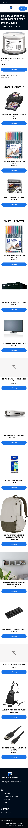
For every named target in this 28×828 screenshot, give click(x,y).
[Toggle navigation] (3, 8)
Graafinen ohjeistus (9, 799)
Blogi (5, 802)
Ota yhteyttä (13, 823)
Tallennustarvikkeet (8, 26)
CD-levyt (18, 26)
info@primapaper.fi (6, 2)
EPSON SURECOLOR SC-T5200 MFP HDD (14, 197)
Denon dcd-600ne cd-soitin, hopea (14, 435)
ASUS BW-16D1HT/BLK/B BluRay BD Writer (14, 302)
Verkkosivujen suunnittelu (11, 796)
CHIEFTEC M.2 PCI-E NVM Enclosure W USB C (14, 629)
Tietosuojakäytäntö (10, 825)
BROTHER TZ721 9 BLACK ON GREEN (14, 480)
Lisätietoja (14, 69)
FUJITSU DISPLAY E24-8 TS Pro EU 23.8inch (14, 343)
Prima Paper (7, 793)
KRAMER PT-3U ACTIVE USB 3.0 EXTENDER (14, 665)
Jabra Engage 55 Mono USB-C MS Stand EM (14, 710)
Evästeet (20, 823)
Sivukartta (20, 825)
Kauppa (23, 8)
